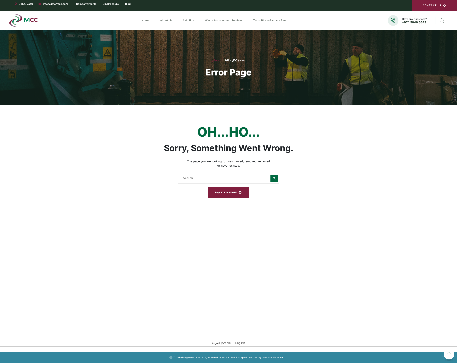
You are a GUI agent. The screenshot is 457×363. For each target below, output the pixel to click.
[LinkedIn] (156, 315)
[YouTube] (177, 315)
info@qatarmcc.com (55, 3)
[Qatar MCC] (23, 20)
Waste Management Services (198, 265)
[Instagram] (145, 315)
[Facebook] (134, 315)
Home (215, 60)
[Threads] (199, 315)
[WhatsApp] (166, 315)
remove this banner (273, 357)
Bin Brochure (111, 3)
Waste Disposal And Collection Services (250, 256)
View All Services (242, 286)
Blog (128, 3)
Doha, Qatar (26, 3)
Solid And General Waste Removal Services (252, 276)
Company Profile (86, 3)
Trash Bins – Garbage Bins (196, 273)
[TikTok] (188, 315)
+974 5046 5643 (414, 22)
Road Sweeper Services (245, 266)
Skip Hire (185, 258)
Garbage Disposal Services (247, 247)
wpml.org (202, 357)
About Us (186, 250)
